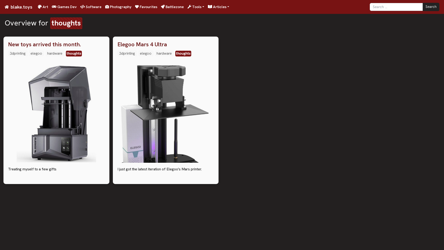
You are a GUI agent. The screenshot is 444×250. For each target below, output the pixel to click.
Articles (219, 6)
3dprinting (17, 53)
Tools (196, 6)
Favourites (148, 6)
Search (431, 7)
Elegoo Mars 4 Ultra (142, 44)
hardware (54, 53)
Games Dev (66, 6)
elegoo (36, 53)
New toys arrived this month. (44, 44)
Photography (120, 6)
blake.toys (21, 7)
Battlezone (174, 6)
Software (93, 6)
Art (45, 6)
